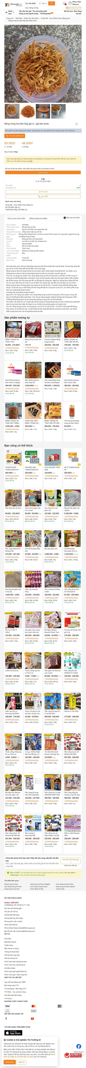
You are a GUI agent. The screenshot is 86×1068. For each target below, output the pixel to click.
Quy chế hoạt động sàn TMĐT (15, 982)
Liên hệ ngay (43, 172)
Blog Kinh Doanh (10, 942)
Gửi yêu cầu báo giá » (70, 860)
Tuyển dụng (8, 945)
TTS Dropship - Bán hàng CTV (15, 989)
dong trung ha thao (11, 884)
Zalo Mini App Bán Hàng (13, 995)
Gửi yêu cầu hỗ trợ (11, 911)
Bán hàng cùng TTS (75, 8)
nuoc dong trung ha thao (64, 884)
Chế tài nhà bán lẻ (10, 958)
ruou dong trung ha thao (38, 886)
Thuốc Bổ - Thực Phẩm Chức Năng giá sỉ (55, 18)
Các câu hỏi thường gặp (13, 908)
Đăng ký (76, 4)
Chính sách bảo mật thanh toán (15, 961)
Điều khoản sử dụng (11, 948)
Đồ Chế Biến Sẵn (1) (12, 207)
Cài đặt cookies (9, 968)
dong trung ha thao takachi (65, 886)
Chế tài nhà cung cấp (11, 955)
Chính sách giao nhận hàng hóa (15, 975)
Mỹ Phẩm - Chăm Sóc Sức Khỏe (27, 18)
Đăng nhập (77, 2)
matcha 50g (60, 889)
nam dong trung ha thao (13, 886)
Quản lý (22, 1062)
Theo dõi (44, 192)
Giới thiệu (7, 939)
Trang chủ (9, 18)
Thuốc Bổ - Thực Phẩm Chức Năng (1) (19, 205)
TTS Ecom (8, 998)
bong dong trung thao (12, 889)
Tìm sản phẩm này (16, 136)
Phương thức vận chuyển (13, 921)
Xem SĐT (44, 196)
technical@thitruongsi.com (25, 931)
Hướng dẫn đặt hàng (11, 915)
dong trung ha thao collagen (40, 884)
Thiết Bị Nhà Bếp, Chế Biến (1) (16, 210)
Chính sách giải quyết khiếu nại (15, 971)
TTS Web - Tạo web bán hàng (15, 992)
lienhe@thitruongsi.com (26, 928)
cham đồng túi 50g (31, 8)
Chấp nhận (9, 1062)
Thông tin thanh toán (11, 952)
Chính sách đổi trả (10, 925)
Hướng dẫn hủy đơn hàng (13, 918)
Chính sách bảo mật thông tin (14, 965)
